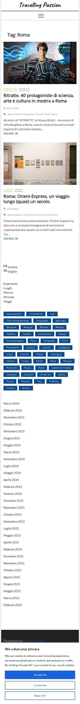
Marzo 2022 (11, 598)
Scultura (28, 374)
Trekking (54, 381)
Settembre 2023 (14, 521)
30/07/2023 (12, 108)
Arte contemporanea (17, 320)
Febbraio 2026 (12, 410)
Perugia (67, 360)
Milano (39, 354)
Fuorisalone (12, 347)
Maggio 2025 (12, 445)
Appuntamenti (15, 114)
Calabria (10, 333)
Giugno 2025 (11, 438)
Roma (54, 114)
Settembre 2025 (14, 431)
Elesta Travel (34, 640)
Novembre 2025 (13, 417)
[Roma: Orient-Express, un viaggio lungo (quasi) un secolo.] (40, 163)
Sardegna (11, 374)
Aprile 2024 (11, 479)
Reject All (40, 695)
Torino (9, 381)
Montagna (56, 354)
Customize (40, 685)
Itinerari (46, 347)
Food (33, 340)
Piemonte (11, 367)
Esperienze (10, 88)
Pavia (53, 360)
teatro (61, 374)
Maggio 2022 (12, 591)
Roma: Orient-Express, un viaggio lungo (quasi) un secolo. (36, 198)
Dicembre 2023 (13, 500)
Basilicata (61, 320)
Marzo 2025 (11, 452)
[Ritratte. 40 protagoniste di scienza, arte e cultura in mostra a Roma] (40, 63)
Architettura (36, 313)
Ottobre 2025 (12, 424)
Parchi (39, 360)
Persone (24, 88)
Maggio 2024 (12, 472)
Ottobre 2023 (12, 514)
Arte (52, 313)
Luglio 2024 (11, 466)
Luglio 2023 (11, 528)
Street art (45, 374)
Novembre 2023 (13, 507)
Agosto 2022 (11, 577)
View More (14, 133)
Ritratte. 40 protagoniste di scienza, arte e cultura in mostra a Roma (38, 98)
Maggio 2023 (12, 535)
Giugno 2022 (11, 584)
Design (62, 333)
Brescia (59, 327)
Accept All (40, 674)
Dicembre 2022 (13, 556)
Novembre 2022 (13, 563)
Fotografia (29, 114)
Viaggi (19, 189)
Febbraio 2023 (12, 549)
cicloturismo (44, 333)
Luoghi (8, 189)
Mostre (39, 114)
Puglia (27, 367)
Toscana (25, 381)
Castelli (27, 333)
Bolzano (44, 327)
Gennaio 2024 (12, 493)
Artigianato (42, 320)
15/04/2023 (12, 208)
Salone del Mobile (61, 367)
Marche (24, 354)
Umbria (10, 387)
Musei (47, 114)
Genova (30, 347)
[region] (40, 673)
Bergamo (11, 327)
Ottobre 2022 (12, 570)
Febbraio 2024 (12, 486)
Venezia (26, 387)
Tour (39, 381)
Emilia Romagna (14, 340)
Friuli (64, 340)
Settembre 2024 (14, 459)
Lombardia (64, 347)
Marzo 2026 (11, 403)
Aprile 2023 (11, 542)
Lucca (9, 354)
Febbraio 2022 (12, 605)
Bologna (27, 327)
